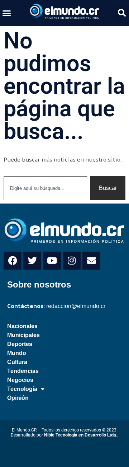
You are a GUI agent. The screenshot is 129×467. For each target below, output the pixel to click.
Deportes (19, 344)
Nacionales (22, 326)
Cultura (17, 362)
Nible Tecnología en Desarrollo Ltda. (80, 435)
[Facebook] (13, 261)
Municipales (23, 335)
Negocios (20, 380)
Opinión (18, 398)
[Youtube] (52, 261)
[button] (7, 13)
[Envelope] (91, 261)
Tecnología (22, 389)
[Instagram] (72, 261)
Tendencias (23, 371)
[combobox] (45, 188)
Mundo (16, 353)
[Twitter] (32, 261)
